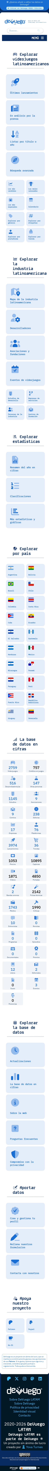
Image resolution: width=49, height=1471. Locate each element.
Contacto (24, 1415)
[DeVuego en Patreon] (8, 1378)
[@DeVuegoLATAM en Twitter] (16, 1378)
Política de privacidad (24, 1407)
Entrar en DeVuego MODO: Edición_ (26, 8)
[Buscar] (39, 30)
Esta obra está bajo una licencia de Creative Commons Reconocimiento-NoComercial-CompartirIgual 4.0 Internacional (24, 1459)
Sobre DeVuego (24, 1403)
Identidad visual (24, 1411)
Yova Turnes (34, 1447)
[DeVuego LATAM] (24, 22)
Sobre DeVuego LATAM (24, 1399)
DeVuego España (29, 1468)
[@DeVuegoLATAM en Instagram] (24, 1378)
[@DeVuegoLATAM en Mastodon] (32, 1378)
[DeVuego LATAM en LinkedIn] (40, 1378)
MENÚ (36, 38)
